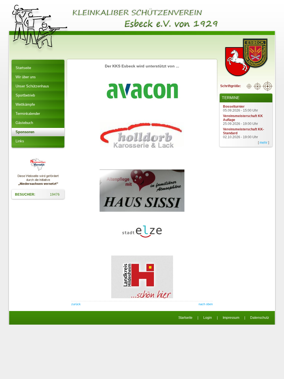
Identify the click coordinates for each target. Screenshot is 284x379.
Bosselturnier (234, 106)
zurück (76, 304)
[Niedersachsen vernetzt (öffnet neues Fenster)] (38, 184)
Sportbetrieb (25, 95)
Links (20, 141)
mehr (263, 143)
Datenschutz (259, 318)
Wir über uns (26, 77)
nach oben (206, 304)
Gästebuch (24, 123)
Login (207, 318)
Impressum (231, 318)
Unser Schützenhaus (32, 86)
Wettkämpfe (25, 104)
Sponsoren (25, 132)
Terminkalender (28, 114)
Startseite (23, 68)
